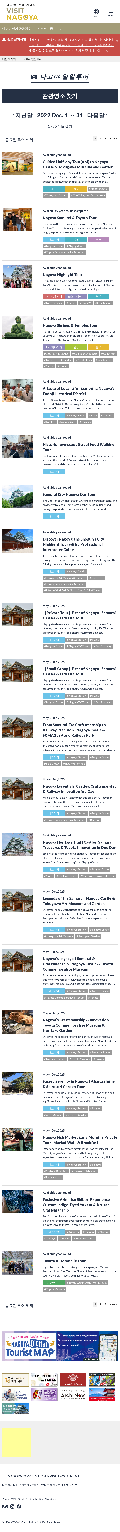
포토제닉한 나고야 (50, 28)
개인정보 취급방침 (44, 1498)
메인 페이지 (9, 59)
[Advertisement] (16, 1442)
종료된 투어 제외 (19, 139)
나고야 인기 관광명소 (16, 28)
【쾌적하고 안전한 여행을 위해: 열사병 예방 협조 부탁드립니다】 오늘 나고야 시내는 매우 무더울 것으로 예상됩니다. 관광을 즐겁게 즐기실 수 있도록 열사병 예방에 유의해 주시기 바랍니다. (72, 45)
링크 (28, 1498)
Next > (113, 138)
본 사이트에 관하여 (13, 1498)
